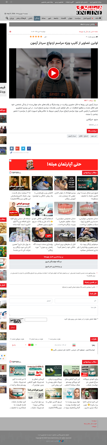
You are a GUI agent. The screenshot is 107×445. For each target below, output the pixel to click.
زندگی (37, 18)
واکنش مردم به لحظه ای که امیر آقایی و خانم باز (78, 24)
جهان (70, 18)
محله (43, 18)
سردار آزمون (72, 136)
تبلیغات (94, 426)
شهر (49, 18)
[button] (53, 73)
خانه (97, 18)
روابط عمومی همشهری (47, 2)
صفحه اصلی (94, 32)
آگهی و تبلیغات (69, 2)
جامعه (56, 18)
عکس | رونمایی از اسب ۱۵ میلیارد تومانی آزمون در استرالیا (78, 287)
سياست (78, 18)
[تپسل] (10, 160)
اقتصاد (63, 18)
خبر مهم (94, 136)
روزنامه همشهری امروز (95, 2)
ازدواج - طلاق (83, 136)
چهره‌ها (81, 32)
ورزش (12, 18)
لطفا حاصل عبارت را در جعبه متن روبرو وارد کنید (81, 319)
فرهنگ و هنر (21, 18)
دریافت (89, 100)
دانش (30, 18)
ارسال (13, 327)
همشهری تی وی (59, 2)
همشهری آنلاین (88, 10)
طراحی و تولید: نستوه (52, 441)
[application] (53, 73)
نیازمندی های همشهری (82, 2)
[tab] (53, 256)
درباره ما (94, 421)
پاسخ (14, 345)
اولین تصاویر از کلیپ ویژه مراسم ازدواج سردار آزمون (64, 43)
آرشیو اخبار (87, 18)
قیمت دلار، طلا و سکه (90, 424)
